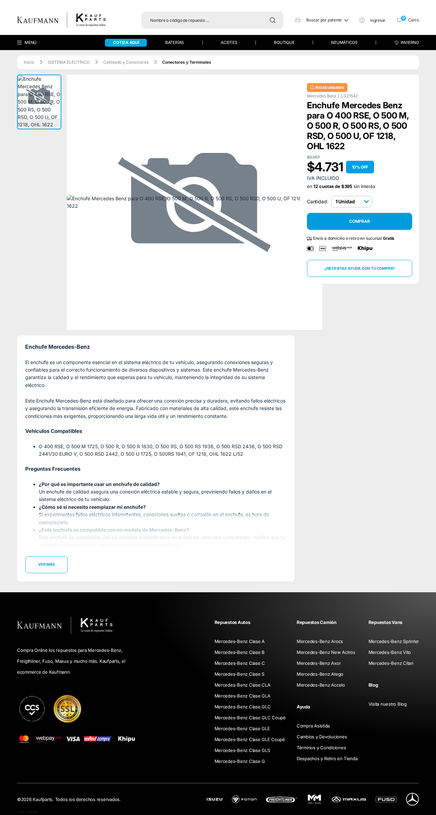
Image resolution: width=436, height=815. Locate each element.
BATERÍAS (174, 42)
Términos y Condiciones (321, 747)
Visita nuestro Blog (388, 704)
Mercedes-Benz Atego (320, 674)
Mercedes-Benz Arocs (320, 641)
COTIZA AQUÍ (126, 42)
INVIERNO (410, 42)
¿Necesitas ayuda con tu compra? (359, 268)
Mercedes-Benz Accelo (321, 685)
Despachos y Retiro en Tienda (327, 758)
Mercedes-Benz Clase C (240, 663)
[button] (321, 20)
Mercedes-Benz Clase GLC (243, 706)
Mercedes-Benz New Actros (326, 652)
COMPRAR (359, 221)
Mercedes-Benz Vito (390, 652)
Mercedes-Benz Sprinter (394, 641)
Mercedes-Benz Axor (319, 663)
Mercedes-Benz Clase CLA (242, 685)
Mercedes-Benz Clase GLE (242, 728)
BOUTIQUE (284, 42)
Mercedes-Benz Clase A (240, 641)
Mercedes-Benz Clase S (240, 674)
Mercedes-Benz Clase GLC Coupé (250, 717)
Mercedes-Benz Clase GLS (242, 750)
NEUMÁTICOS (344, 42)
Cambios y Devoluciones (322, 736)
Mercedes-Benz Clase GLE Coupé (250, 739)
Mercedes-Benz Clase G (240, 761)
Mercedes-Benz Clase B (240, 652)
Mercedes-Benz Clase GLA (242, 696)
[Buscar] (274, 20)
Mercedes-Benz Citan (391, 663)
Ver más (46, 564)
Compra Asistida (313, 725)
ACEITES (229, 42)
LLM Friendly (27, 812)
